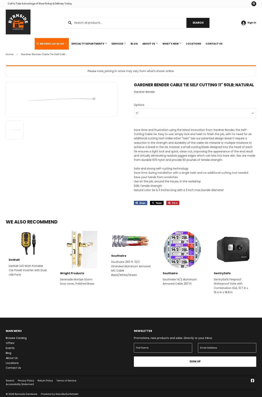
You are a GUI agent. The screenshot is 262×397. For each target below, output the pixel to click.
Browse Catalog (52, 43)
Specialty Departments (88, 43)
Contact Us (214, 43)
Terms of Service (66, 380)
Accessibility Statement (20, 384)
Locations (193, 43)
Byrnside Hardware (26, 394)
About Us (149, 43)
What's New (170, 43)
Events (10, 348)
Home (9, 54)
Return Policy (45, 380)
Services (117, 43)
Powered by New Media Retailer (59, 394)
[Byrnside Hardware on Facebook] (252, 381)
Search (201, 23)
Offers (10, 343)
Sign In (251, 22)
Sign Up (195, 361)
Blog (134, 43)
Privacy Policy (26, 380)
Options (139, 105)
